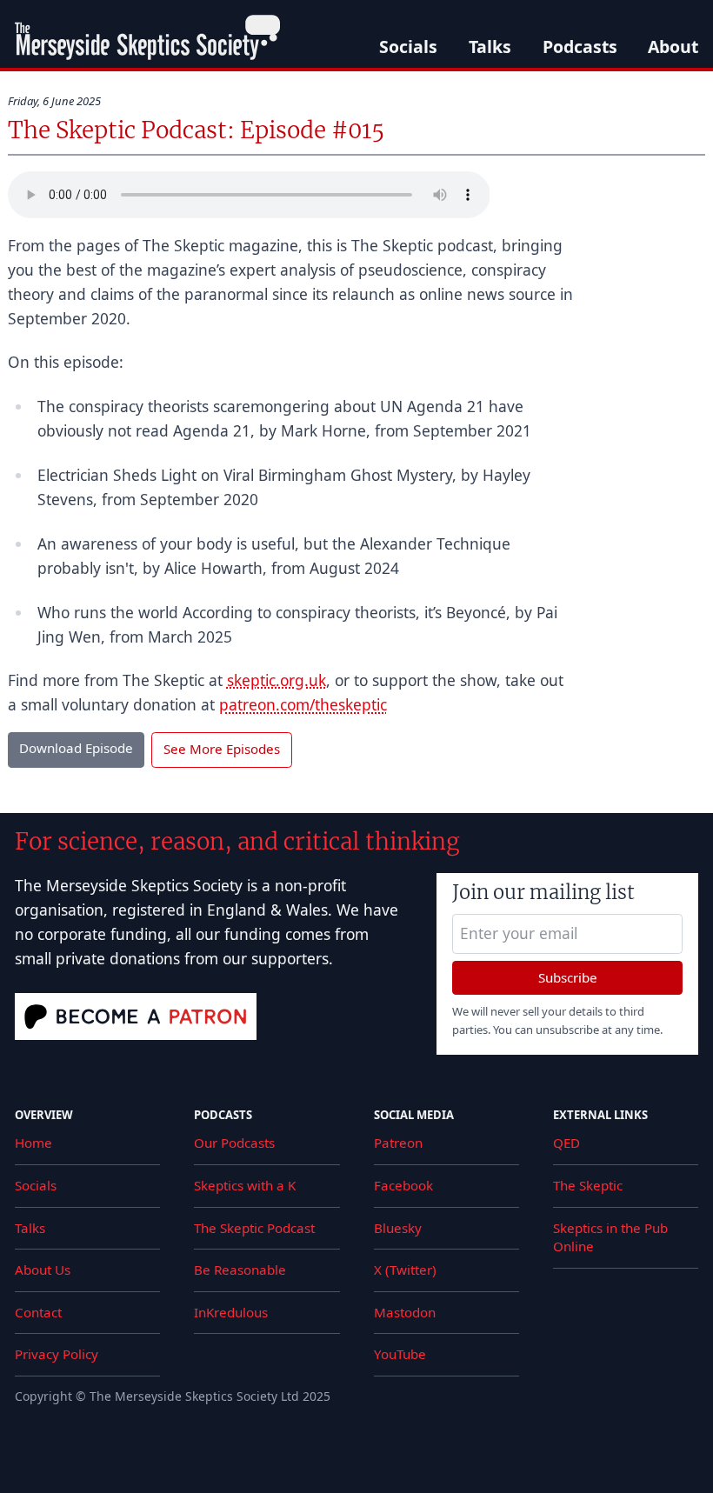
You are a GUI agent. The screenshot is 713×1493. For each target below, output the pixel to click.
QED (566, 1142)
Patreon (398, 1142)
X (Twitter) (405, 1269)
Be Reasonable (240, 1269)
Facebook (403, 1185)
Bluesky (398, 1227)
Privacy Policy (56, 1354)
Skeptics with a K (245, 1185)
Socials (408, 46)
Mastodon (405, 1312)
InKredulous (231, 1312)
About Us (42, 1269)
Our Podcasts (234, 1142)
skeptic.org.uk (276, 680)
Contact (38, 1312)
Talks (490, 46)
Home (33, 1142)
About (673, 46)
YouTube (400, 1354)
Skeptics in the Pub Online (610, 1237)
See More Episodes (221, 748)
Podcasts (580, 46)
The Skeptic (588, 1185)
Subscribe (567, 977)
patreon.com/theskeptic (303, 704)
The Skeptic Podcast (254, 1227)
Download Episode (76, 747)
